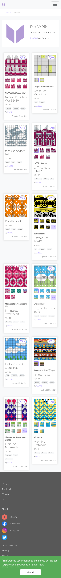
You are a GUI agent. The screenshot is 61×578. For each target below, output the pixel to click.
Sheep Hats (39, 303)
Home (5, 503)
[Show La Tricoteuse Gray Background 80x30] (47, 156)
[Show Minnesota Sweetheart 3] (24, 424)
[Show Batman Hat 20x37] (42, 227)
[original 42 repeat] (45, 276)
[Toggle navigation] (55, 4)
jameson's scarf (43, 374)
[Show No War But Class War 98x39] (7, 80)
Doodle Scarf (13, 221)
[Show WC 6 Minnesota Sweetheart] (19, 430)
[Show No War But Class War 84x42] (13, 80)
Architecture (38, 179)
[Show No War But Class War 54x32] (7, 86)
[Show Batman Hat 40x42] (53, 220)
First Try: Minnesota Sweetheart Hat (14, 447)
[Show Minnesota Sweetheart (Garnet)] (7, 290)
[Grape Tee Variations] (45, 65)
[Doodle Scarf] (16, 206)
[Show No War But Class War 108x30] (19, 80)
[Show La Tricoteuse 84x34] (47, 150)
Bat (35, 249)
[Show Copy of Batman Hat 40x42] (47, 227)
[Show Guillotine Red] (36, 156)
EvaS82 (34, 38)
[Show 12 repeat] (42, 290)
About (5, 508)
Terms (5, 555)
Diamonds (37, 382)
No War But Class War (15, 93)
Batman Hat (39, 233)
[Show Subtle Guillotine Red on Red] (42, 156)
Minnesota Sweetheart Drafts (16, 438)
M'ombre (38, 437)
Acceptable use (9, 545)
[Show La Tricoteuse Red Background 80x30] (42, 150)
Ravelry (13, 516)
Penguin (20, 229)
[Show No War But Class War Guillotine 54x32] (13, 86)
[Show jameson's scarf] (36, 363)
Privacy (5, 550)
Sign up (5, 494)
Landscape (43, 316)
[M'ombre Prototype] (45, 410)
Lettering (8, 108)
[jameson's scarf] (45, 349)
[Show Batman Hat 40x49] (36, 220)
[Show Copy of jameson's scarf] (42, 363)
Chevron (44, 453)
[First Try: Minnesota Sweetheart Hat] (16, 410)
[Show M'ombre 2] (47, 424)
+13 (25, 430)
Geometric (8, 322)
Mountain (16, 108)
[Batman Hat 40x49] (45, 206)
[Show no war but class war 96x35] (24, 80)
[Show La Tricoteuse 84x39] (36, 150)
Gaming (49, 249)
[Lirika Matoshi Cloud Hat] (16, 349)
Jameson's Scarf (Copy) (44, 370)
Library (8, 12)
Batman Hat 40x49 (41, 239)
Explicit (19, 162)
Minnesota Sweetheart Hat (16, 304)
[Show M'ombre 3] (53, 424)
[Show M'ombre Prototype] (36, 424)
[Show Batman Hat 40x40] (42, 220)
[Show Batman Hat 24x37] (47, 220)
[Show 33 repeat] (47, 297)
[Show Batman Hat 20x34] (36, 227)
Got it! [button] (30, 572)
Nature (22, 375)
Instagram (14, 530)
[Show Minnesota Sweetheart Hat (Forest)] (13, 290)
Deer (13, 162)
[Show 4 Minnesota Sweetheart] (7, 430)
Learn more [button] (38, 564)
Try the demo (8, 489)
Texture (42, 102)
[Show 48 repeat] (53, 290)
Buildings (46, 179)
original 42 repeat (45, 308)
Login (4, 498)
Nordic (23, 108)
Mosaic (16, 322)
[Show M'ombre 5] (42, 430)
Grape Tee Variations (44, 86)
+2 (53, 226)
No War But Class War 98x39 (16, 98)
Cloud (7, 375)
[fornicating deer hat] (16, 136)
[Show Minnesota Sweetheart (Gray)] (24, 290)
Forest (36, 316)
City (52, 179)
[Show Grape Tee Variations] (36, 80)
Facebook (14, 523)
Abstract (37, 453)
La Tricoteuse (40, 163)
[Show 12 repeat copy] (47, 290)
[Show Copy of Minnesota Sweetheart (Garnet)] (7, 297)
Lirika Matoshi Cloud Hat (14, 366)
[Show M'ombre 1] (42, 424)
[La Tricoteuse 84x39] (45, 136)
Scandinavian (9, 459)
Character (42, 249)
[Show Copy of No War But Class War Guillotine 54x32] (24, 86)
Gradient (51, 453)
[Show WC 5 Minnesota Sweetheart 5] (13, 430)
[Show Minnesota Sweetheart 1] (13, 424)
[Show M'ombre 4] (36, 430)
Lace (36, 102)
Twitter (13, 536)
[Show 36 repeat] (42, 297)
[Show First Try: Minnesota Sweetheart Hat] (7, 424)
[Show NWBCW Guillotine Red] (19, 86)
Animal (7, 162)
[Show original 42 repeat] (36, 290)
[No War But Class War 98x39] (16, 65)
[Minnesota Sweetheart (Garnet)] (16, 276)
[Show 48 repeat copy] (36, 297)
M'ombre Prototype (40, 443)
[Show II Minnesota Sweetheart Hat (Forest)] (19, 290)
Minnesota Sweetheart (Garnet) (12, 314)
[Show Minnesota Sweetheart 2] (19, 424)
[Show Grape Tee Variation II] (42, 80)
